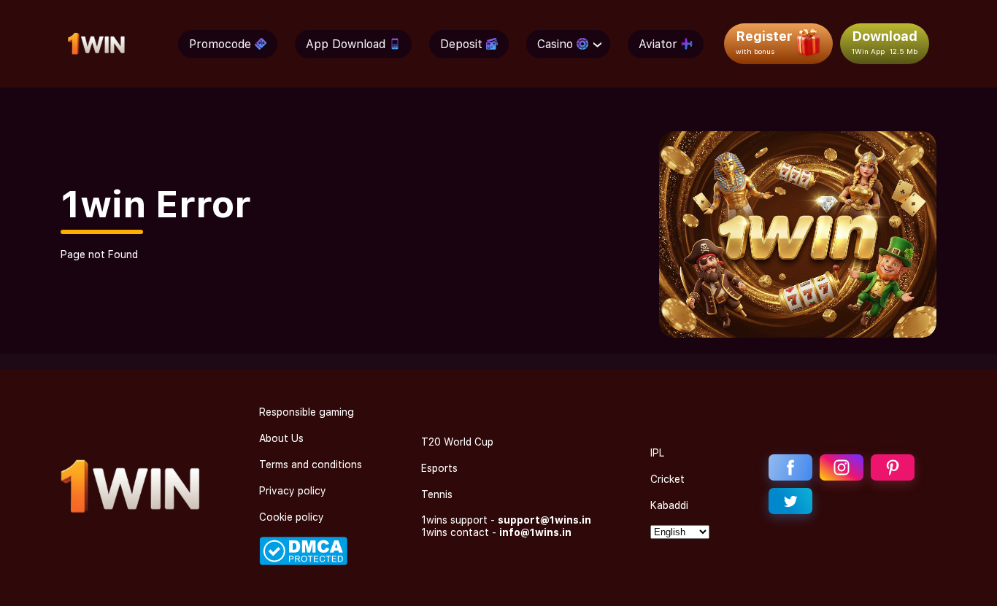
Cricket (667, 479)
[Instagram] (841, 467)
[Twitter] (790, 501)
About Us (281, 438)
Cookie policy (291, 517)
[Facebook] (790, 467)
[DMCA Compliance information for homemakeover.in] (303, 561)
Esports (439, 468)
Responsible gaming (306, 412)
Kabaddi (669, 505)
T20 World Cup (457, 442)
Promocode (220, 44)
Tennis (437, 494)
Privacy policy (292, 491)
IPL (657, 453)
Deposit (461, 44)
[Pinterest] (893, 467)
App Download (345, 44)
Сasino (555, 44)
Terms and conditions (310, 464)
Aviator (658, 44)
